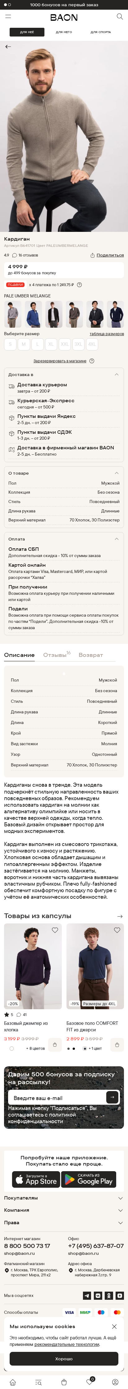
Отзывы (57, 654)
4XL (92, 344)
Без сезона (109, 492)
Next (120, 916)
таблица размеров (107, 333)
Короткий (107, 722)
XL (51, 344)
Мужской (110, 483)
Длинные (110, 511)
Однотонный (104, 754)
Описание (19, 654)
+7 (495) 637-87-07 (96, 1246)
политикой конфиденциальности (42, 1117)
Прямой (109, 733)
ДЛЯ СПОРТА (101, 32)
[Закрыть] (114, 1327)
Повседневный (104, 501)
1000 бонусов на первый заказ (64, 4)
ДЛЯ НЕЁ (27, 32)
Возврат (91, 654)
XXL (65, 344)
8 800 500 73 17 (27, 1246)
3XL (78, 344)
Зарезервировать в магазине (60, 360)
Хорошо (64, 1358)
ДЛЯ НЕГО (64, 32)
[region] (62, 840)
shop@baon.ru (19, 1253)
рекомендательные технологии (66, 1344)
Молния (109, 743)
